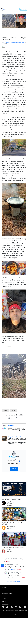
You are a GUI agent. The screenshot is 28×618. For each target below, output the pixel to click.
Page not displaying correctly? (14, 581)
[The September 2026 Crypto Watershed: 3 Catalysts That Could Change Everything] (14, 489)
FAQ (3, 590)
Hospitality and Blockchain (18, 42)
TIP (15, 468)
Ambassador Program (7, 593)
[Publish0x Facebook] (2, 607)
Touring (13, 410)
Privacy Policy (25, 611)
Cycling (5, 410)
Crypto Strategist (11, 502)
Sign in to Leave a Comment (14, 558)
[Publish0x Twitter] (7, 607)
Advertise (4, 598)
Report (19, 569)
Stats (3, 596)
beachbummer (9, 564)
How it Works (5, 587)
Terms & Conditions (19, 610)
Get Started (23, 9)
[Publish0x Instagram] (20, 607)
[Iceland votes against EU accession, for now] (14, 539)
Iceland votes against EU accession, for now (13, 547)
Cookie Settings (5, 604)
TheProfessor (6, 42)
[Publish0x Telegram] (11, 607)
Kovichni (9, 549)
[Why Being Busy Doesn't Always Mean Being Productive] (14, 514)
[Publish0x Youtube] (25, 607)
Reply (13, 569)
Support (4, 601)
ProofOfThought (11, 526)
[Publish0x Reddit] (16, 607)
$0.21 (3, 46)
